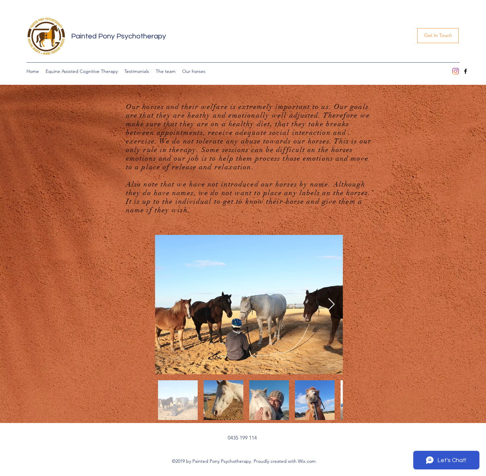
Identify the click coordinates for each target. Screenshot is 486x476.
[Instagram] (455, 71)
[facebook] (465, 71)
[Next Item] (331, 304)
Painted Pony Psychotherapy (118, 36)
